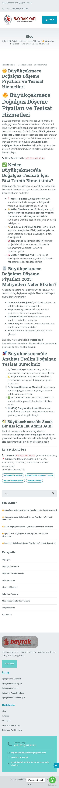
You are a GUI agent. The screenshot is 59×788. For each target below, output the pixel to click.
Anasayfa (6, 720)
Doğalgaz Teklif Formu (12, 730)
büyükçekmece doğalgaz (13, 475)
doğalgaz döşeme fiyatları (13, 480)
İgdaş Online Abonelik (11, 679)
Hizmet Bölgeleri (9, 65)
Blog (4, 711)
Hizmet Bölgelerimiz (11, 725)
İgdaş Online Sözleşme (12, 683)
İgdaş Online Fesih (10, 688)
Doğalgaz (6, 559)
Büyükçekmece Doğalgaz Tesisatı (40, 475)
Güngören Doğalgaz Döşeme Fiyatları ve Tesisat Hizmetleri (30, 510)
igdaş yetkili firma (34, 480)
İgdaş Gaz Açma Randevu (13, 693)
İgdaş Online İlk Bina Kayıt (13, 697)
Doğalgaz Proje (8, 580)
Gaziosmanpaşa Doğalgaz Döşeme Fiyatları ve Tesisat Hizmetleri (27, 518)
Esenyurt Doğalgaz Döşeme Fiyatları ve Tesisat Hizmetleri (30, 543)
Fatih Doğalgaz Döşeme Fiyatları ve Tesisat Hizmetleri (28, 526)
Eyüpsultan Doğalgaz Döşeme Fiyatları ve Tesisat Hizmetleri (25, 534)
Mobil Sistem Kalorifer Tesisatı (16, 601)
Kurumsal (9, 664)
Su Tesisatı (7, 614)
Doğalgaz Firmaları (10, 566)
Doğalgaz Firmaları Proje (13, 573)
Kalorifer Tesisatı (10, 594)
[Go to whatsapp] (52, 779)
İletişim (5, 716)
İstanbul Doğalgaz (24, 779)
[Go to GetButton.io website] (52, 785)
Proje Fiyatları (8, 608)
